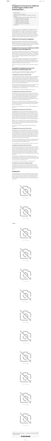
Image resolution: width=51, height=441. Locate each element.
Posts (15, 4)
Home (8, 1)
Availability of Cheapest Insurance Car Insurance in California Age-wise (25, 17)
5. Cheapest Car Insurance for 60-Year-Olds (22, 22)
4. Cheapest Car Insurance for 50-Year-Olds (22, 21)
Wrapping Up (16, 24)
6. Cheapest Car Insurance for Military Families (22, 23)
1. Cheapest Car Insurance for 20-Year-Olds (22, 18)
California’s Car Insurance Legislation (20, 14)
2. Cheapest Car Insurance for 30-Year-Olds (22, 19)
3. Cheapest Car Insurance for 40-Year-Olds (22, 20)
